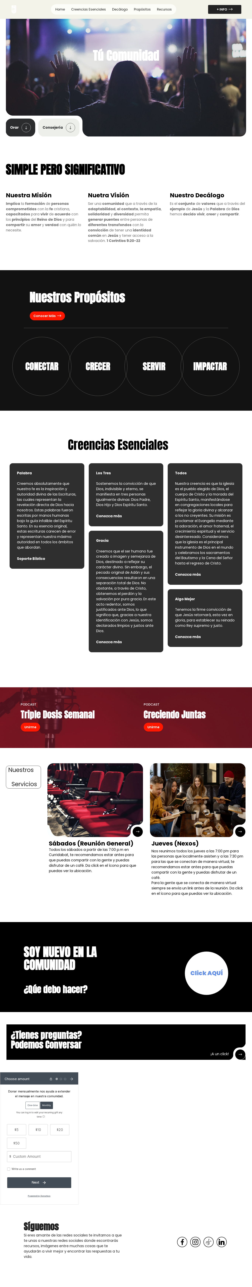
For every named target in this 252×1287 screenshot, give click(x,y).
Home (60, 9)
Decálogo (120, 9)
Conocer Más (44, 316)
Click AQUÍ (206, 973)
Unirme (30, 727)
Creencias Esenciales (88, 9)
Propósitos (142, 9)
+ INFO (222, 9)
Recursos (164, 9)
